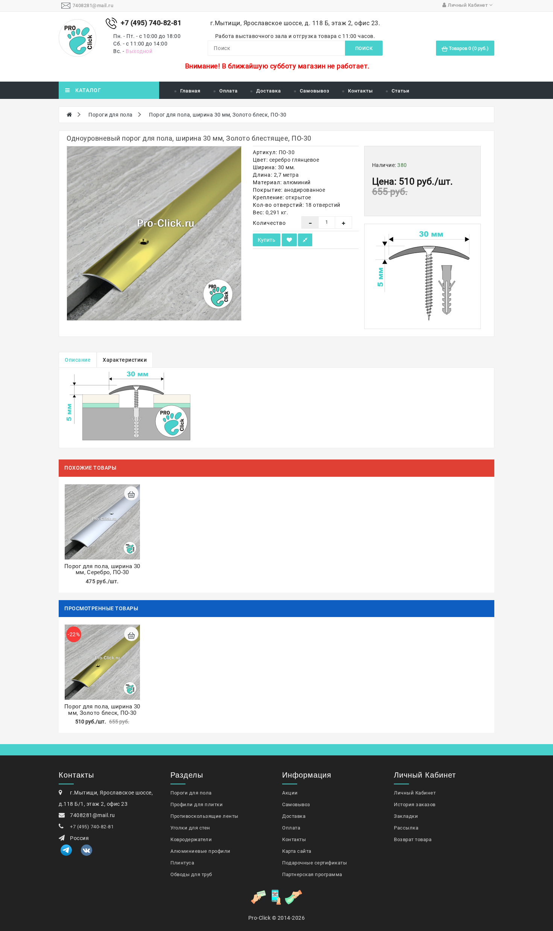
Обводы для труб (191, 874)
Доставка (268, 91)
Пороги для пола (110, 115)
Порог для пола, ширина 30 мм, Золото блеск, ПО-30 (218, 115)
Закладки (406, 816)
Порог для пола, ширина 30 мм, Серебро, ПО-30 (102, 569)
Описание (78, 360)
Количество (269, 223)
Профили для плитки (196, 804)
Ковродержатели (191, 839)
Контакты (360, 91)
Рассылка (406, 828)
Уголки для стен (190, 828)
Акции (290, 793)
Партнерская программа (312, 874)
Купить (266, 240)
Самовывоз (315, 91)
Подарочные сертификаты (314, 863)
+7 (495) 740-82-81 (92, 826)
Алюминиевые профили (200, 851)
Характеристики (125, 360)
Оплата (228, 91)
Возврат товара (412, 839)
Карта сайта (296, 851)
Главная (190, 91)
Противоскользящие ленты (204, 816)
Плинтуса (182, 863)
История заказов (415, 804)
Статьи (400, 91)
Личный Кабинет (415, 793)
